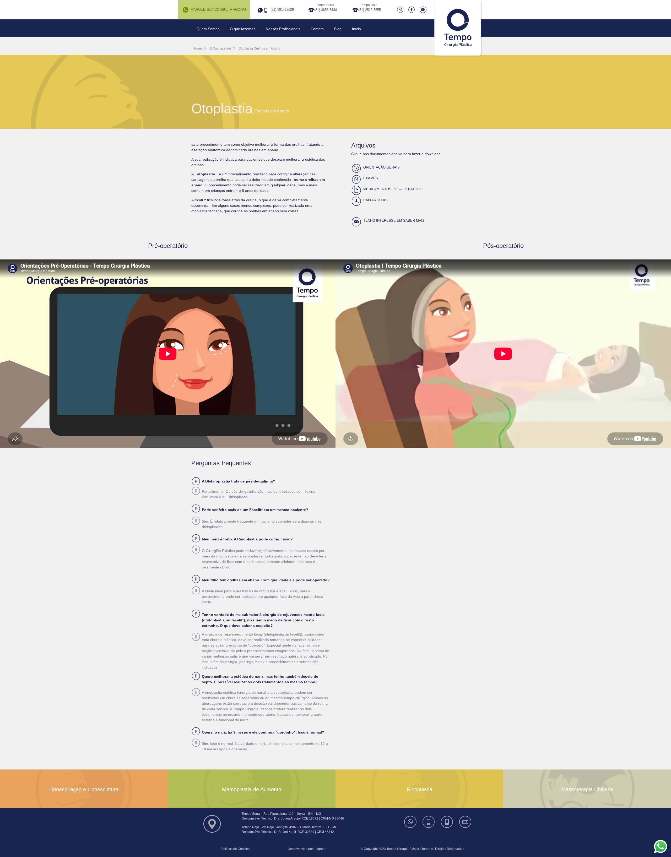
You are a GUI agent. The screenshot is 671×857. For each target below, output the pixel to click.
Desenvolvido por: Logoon (307, 849)
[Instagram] (401, 10)
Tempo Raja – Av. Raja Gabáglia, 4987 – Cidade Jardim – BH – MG (289, 827)
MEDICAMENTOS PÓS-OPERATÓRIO (393, 189)
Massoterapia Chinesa (587, 789)
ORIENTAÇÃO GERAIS (381, 167)
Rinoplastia (419, 789)
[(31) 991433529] (410, 822)
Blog (338, 29)
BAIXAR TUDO (375, 200)
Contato (317, 29)
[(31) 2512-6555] (447, 822)
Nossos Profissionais (283, 29)
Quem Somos (208, 29)
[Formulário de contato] (465, 822)
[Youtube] (424, 10)
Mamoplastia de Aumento (251, 789)
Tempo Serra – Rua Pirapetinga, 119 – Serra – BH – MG (281, 814)
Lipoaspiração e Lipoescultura (83, 789)
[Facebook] (412, 10)
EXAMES (370, 178)
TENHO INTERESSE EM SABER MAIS (394, 221)
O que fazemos (242, 29)
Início (356, 29)
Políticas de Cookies (235, 849)
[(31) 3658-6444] (429, 822)
